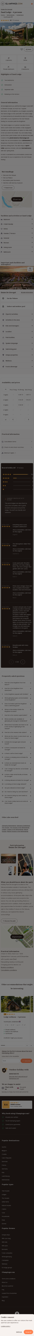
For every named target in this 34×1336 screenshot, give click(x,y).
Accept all (28, 1332)
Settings (19, 1332)
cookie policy (5, 1326)
